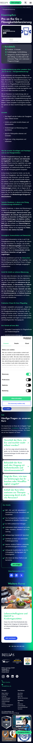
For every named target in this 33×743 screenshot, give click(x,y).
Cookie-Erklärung (21, 705)
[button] (3, 34)
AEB (19, 702)
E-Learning (4, 696)
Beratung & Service (6, 706)
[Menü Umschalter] (30, 3)
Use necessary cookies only (16, 403)
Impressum (20, 708)
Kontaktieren (15, 428)
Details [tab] (16, 343)
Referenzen (20, 694)
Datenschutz (26, 258)
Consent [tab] (6, 343)
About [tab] (27, 343)
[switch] (28, 379)
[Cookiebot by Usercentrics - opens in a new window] (23, 338)
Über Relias (20, 693)
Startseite (3, 7)
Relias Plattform (5, 693)
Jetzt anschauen (11, 638)
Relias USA (20, 696)
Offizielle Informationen (23, 698)
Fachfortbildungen (6, 701)
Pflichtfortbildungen (6, 698)
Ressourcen (10, 7)
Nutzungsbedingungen (23, 707)
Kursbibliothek (18, 7)
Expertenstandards (6, 699)
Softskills (3, 703)
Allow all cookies (16, 398)
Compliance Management (7, 704)
